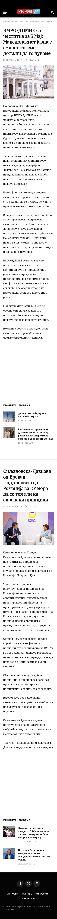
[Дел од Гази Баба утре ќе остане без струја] (9, 416)
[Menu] (5, 12)
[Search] (52, 12)
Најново (27, 894)
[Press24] (28, 12)
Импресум (41, 894)
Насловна (12, 894)
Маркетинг (28, 898)
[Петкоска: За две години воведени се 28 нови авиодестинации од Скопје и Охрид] (9, 853)
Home (6, 22)
